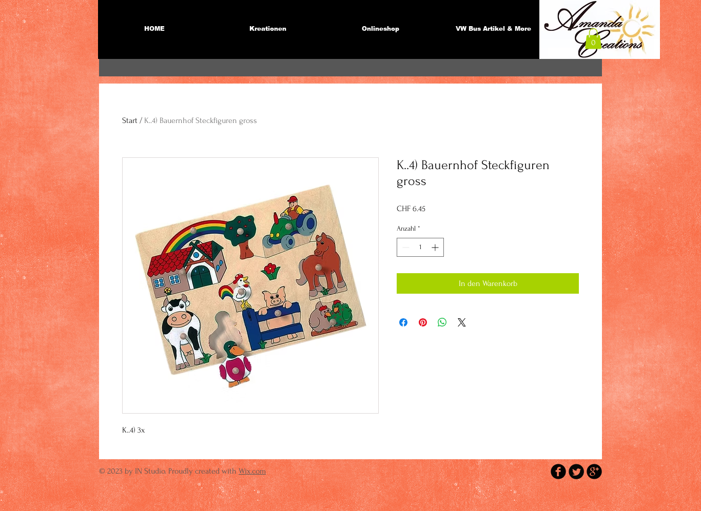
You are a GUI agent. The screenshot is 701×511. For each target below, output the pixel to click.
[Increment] (436, 247)
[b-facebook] (558, 471)
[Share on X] (462, 322)
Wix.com (252, 471)
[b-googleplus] (594, 471)
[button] (593, 38)
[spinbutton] (420, 247)
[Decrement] (404, 247)
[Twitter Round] (576, 471)
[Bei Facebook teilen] (403, 322)
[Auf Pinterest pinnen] (423, 322)
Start (130, 120)
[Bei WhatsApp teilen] (442, 322)
